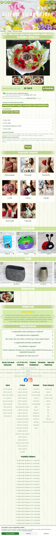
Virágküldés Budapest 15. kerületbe (28, 502)
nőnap (48, 401)
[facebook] (26, 380)
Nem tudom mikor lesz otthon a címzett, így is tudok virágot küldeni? (27, 339)
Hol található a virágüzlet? (27, 346)
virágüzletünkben (31, 98)
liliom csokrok (22, 404)
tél (48, 413)
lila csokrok (7, 398)
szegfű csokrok (22, 431)
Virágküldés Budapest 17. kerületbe (28, 508)
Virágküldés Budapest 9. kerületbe (28, 484)
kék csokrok (7, 416)
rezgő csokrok (22, 449)
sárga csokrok (7, 404)
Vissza (28, 147)
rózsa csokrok (22, 389)
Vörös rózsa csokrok (17, 31)
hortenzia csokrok (22, 428)
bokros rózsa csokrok (22, 434)
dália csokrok (22, 437)
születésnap (15, 105)
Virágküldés (3, 31)
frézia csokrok (22, 398)
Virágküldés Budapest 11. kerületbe (28, 490)
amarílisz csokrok (22, 422)
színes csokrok (7, 413)
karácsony (48, 389)
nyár (48, 407)
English (47, 2)
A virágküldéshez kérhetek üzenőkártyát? (27, 343)
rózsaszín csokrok (7, 395)
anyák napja (48, 395)
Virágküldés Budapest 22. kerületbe (28, 523)
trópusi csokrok (22, 413)
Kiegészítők (28, 228)
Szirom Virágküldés (28, 14)
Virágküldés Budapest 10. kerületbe (28, 487)
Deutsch (53, 2)
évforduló (25, 105)
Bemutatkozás (34, 365)
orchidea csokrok (22, 410)
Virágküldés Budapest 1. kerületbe (28, 460)
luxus (46, 105)
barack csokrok (8, 410)
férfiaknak (39, 105)
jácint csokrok (22, 401)
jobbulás (36, 413)
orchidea (15, 112)
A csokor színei (6, 120)
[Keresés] (8, 2)
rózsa (10, 112)
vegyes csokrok (22, 395)
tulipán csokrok (22, 392)
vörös (4, 112)
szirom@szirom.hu (8, 362)
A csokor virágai (7, 123)
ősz (48, 410)
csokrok (22, 452)
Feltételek (20, 365)
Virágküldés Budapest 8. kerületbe (28, 481)
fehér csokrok (7, 392)
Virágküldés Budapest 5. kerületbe (28, 472)
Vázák (28, 258)
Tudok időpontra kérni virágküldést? (27, 335)
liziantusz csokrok (22, 425)
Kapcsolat (51, 362)
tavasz (48, 404)
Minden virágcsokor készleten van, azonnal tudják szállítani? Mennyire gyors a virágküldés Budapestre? (28, 351)
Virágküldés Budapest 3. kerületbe (28, 466)
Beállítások (46, 533)
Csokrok (9, 31)
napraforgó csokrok (22, 419)
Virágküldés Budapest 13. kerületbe (28, 496)
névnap (36, 398)
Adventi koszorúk (48, 422)
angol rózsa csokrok (22, 443)
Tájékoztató (7, 365)
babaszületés (36, 395)
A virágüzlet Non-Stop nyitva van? (27, 356)
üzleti (32, 105)
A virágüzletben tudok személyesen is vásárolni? (27, 332)
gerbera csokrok (22, 416)
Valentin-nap (48, 398)
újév (48, 416)
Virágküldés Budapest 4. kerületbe (28, 469)
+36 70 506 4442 (22, 362)
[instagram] (30, 380)
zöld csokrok (8, 407)
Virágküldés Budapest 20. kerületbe (28, 517)
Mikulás (48, 419)
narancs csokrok (7, 401)
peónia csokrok (22, 440)
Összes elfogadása (10, 533)
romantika (6, 105)
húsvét (48, 392)
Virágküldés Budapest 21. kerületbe (28, 520)
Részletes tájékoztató (27, 530)
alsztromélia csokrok (22, 407)
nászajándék (36, 404)
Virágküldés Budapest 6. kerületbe (28, 475)
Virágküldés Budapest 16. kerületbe (28, 505)
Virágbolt (33, 362)
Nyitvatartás (42, 362)
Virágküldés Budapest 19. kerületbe (28, 514)
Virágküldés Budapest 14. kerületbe (28, 499)
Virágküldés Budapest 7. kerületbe (28, 478)
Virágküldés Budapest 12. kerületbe (28, 493)
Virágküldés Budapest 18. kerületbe (28, 511)
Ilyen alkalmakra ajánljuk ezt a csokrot (12, 126)
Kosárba (49, 88)
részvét (36, 410)
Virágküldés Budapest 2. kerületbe (28, 463)
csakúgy (36, 422)
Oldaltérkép (48, 365)
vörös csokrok (7, 389)
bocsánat (36, 419)
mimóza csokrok (22, 446)
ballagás (36, 425)
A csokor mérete (7, 129)
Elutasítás (28, 533)
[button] (54, 243)
